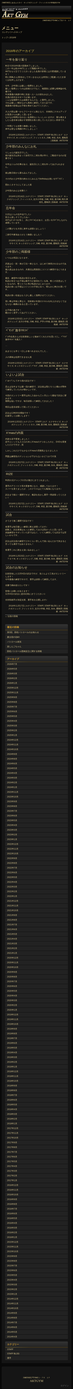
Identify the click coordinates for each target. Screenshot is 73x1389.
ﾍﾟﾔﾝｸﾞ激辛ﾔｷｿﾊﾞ (17, 330)
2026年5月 (12, 669)
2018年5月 (12, 1104)
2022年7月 (12, 868)
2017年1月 (12, 1180)
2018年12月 (12, 1071)
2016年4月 (12, 1223)
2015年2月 (12, 1289)
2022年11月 (12, 849)
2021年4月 (12, 939)
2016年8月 (12, 1204)
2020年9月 (12, 972)
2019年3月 (12, 1057)
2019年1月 (12, 1067)
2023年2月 (12, 834)
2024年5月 (12, 768)
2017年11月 (12, 1133)
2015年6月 (12, 1270)
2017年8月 (12, 1147)
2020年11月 (12, 962)
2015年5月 (12, 1275)
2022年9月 (12, 858)
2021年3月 (12, 943)
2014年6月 (12, 1327)
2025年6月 (12, 711)
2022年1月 (12, 896)
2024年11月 (12, 744)
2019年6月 (12, 1043)
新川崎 (58, 199)
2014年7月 (12, 1322)
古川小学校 (38, 199)
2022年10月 (12, 853)
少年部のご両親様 (18, 251)
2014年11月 (12, 1303)
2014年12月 (12, 1299)
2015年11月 (12, 1247)
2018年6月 (12, 1100)
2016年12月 (12, 1185)
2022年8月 (12, 863)
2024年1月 (12, 787)
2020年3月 (12, 1000)
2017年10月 (12, 1138)
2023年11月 (12, 792)
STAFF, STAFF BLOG (47, 135)
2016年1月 (12, 1237)
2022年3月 (12, 887)
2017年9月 (12, 1142)
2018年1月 (12, 1123)
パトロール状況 (14, 642)
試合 (9, 514)
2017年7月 (12, 1152)
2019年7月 (12, 1038)
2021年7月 (12, 924)
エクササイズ (55, 422)
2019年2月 (12, 1062)
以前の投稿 (11, 616)
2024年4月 (12, 773)
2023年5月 (12, 820)
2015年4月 (12, 1280)
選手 (9, 1358)
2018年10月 (12, 1081)
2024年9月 (12, 754)
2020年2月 (12, 1005)
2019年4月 (12, 1052)
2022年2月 (12, 891)
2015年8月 (12, 1261)
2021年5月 (12, 934)
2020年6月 (12, 986)
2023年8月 (12, 806)
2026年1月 (12, 683)
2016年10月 (12, 1194)
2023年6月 (12, 816)
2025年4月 (12, 721)
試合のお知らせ (16, 567)
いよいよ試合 (15, 374)
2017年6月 (12, 1157)
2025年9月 (12, 697)
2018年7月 (12, 1095)
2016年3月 (12, 1228)
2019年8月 (12, 1033)
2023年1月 (12, 839)
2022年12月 (12, 844)
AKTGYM (36, 12)
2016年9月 (12, 1199)
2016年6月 (12, 1213)
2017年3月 (12, 1171)
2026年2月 (12, 678)
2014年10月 (12, 1308)
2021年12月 (12, 901)
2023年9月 (12, 801)
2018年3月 (12, 1114)
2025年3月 (12, 726)
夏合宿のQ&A (13, 637)
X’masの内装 (15, 433)
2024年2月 (12, 782)
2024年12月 (12, 740)
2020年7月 (12, 981)
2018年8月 (12, 1090)
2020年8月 (12, 977)
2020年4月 (12, 996)
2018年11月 (12, 1076)
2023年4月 (12, 825)
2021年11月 (12, 906)
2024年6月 (12, 763)
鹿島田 (65, 138)
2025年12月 (12, 688)
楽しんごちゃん (14, 646)
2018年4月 (12, 1109)
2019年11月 (12, 1019)
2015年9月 (12, 1256)
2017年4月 (12, 1166)
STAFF (38, 422)
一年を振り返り (16, 59)
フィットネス (39, 138)
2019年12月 (12, 1014)
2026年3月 (12, 673)
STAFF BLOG (13, 1353)
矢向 (59, 138)
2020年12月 (12, 958)
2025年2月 (12, 730)
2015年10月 (12, 1251)
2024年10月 (12, 749)
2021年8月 (12, 920)
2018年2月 (12, 1119)
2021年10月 (12, 910)
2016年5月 (12, 1218)
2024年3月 (12, 778)
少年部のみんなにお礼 (21, 146)
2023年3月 (12, 830)
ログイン (65, 1385)
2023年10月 (12, 797)
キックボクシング (24, 138)
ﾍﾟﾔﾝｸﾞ (35, 366)
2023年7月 (12, 811)
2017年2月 (12, 1176)
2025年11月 (12, 692)
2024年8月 (12, 759)
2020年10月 (12, 967)
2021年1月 (12, 953)
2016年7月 (12, 1209)
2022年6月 (12, 872)
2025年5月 (12, 716)
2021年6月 (12, 929)
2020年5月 (12, 991)
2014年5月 (12, 1332)
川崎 (49, 138)
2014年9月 (12, 1313)
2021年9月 (12, 915)
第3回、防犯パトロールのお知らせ (23, 632)
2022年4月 (12, 882)
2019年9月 (12, 1029)
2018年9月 (12, 1086)
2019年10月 (12, 1024)
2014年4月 (12, 1337)
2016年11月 (12, 1190)
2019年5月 (12, 1048)
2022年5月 (12, 877)
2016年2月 (12, 1232)
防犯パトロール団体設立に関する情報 (24, 651)
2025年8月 (12, 702)
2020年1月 (12, 1010)
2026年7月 (12, 664)
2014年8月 (12, 1318)
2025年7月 (12, 707)
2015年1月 (12, 1294)
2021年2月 (12, 948)
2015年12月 (12, 1242)
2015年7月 (12, 1265)
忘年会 (10, 208)
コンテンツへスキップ (12, 32)
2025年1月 (12, 735)
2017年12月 (12, 1128)
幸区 (54, 138)
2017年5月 (12, 1161)
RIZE (9, 474)
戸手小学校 (45, 321)
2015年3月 (12, 1284)
